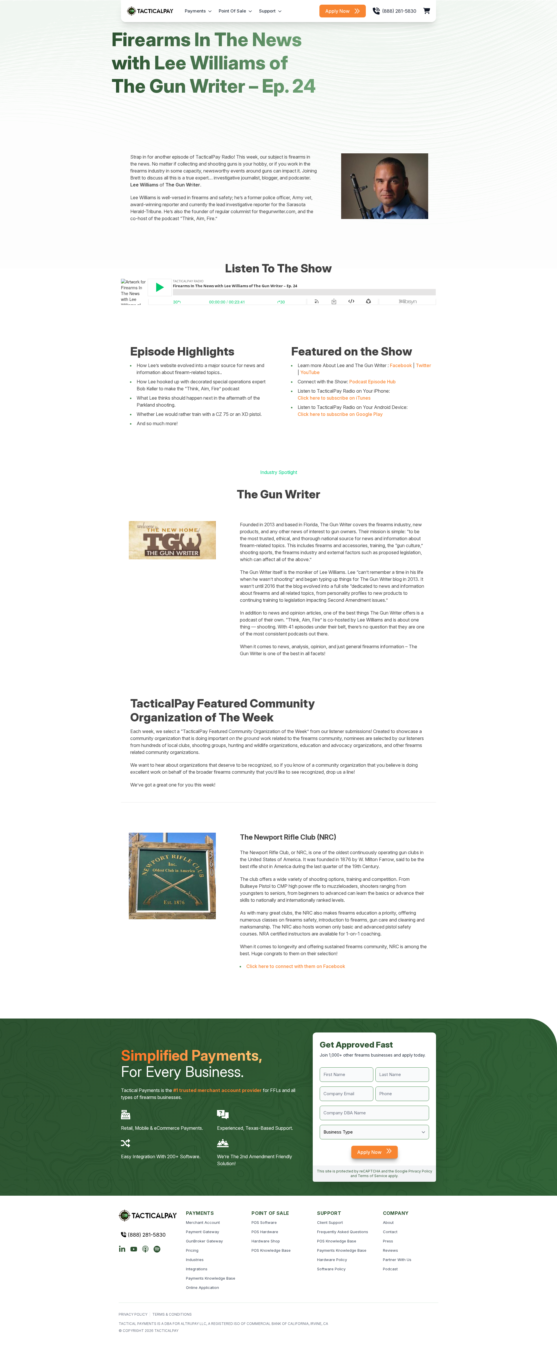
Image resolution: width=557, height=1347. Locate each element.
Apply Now (337, 11)
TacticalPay (166, 1330)
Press (388, 1241)
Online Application (202, 1287)
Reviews (390, 1250)
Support (267, 11)
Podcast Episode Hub (372, 382)
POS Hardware (265, 1231)
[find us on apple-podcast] (145, 1249)
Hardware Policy (332, 1259)
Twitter (423, 365)
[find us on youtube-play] (133, 1249)
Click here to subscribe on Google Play (340, 414)
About (388, 1222)
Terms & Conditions (172, 1314)
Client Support (330, 1222)
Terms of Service (372, 1176)
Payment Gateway (202, 1231)
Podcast (390, 1269)
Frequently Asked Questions (342, 1231)
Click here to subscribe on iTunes (334, 398)
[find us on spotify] (156, 1249)
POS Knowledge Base (271, 1250)
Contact (390, 1231)
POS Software (264, 1222)
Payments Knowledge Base (210, 1278)
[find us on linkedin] (122, 1249)
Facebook (401, 365)
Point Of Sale (232, 11)
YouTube (310, 372)
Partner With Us (397, 1259)
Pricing (192, 1250)
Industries (195, 1259)
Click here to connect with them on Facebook (295, 966)
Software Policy (331, 1269)
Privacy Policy (420, 1171)
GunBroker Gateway (204, 1241)
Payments (195, 11)
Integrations (196, 1269)
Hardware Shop (266, 1241)
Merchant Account (203, 1222)
